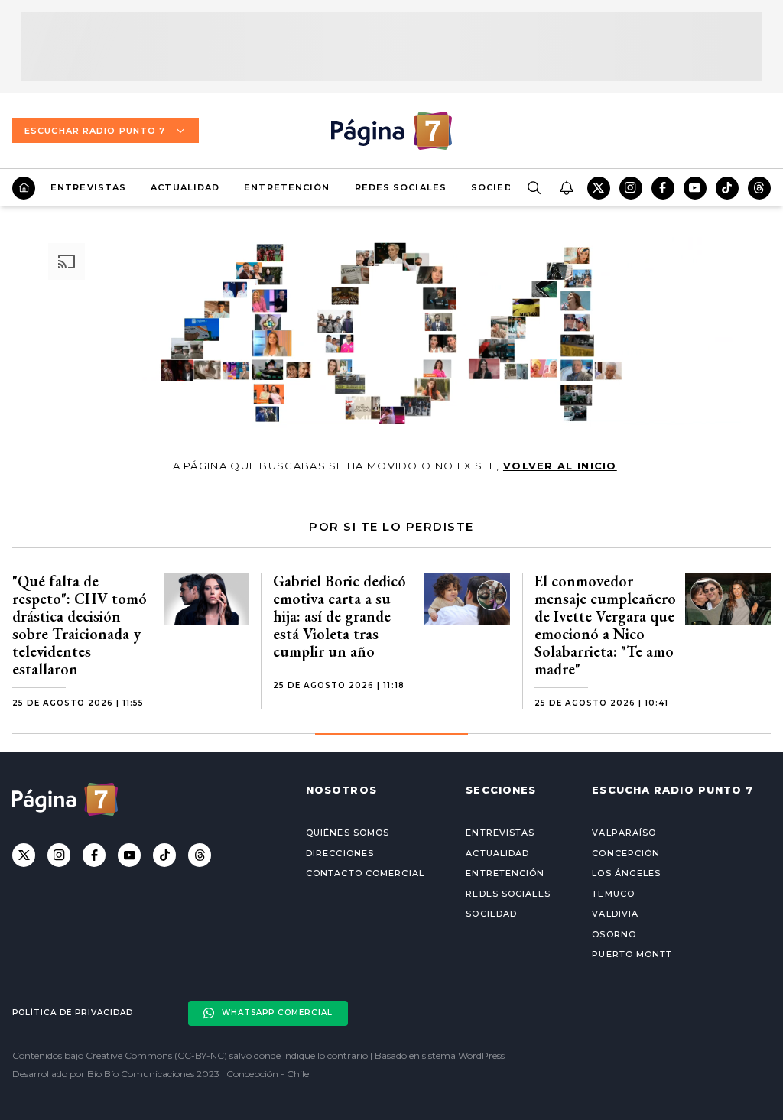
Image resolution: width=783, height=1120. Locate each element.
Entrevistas (88, 187)
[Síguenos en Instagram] (630, 188)
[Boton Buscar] (533, 188)
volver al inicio (560, 465)
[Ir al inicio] (23, 188)
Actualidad (185, 187)
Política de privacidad (72, 1013)
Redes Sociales (401, 187)
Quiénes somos (347, 832)
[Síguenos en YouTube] (695, 188)
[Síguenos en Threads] (759, 188)
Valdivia (615, 913)
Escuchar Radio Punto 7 (94, 130)
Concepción (626, 853)
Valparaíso (624, 832)
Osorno (614, 934)
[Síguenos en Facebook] (662, 188)
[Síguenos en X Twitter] (598, 188)
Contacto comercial (365, 873)
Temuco (613, 893)
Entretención (287, 187)
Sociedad (499, 187)
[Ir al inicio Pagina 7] (391, 131)
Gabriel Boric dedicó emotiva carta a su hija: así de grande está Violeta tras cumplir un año (339, 616)
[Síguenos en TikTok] (727, 188)
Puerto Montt (632, 954)
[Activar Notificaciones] (565, 188)
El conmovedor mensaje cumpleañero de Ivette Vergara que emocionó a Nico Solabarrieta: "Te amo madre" (605, 625)
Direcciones (340, 853)
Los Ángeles (626, 873)
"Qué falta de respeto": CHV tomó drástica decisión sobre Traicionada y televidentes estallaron (79, 625)
